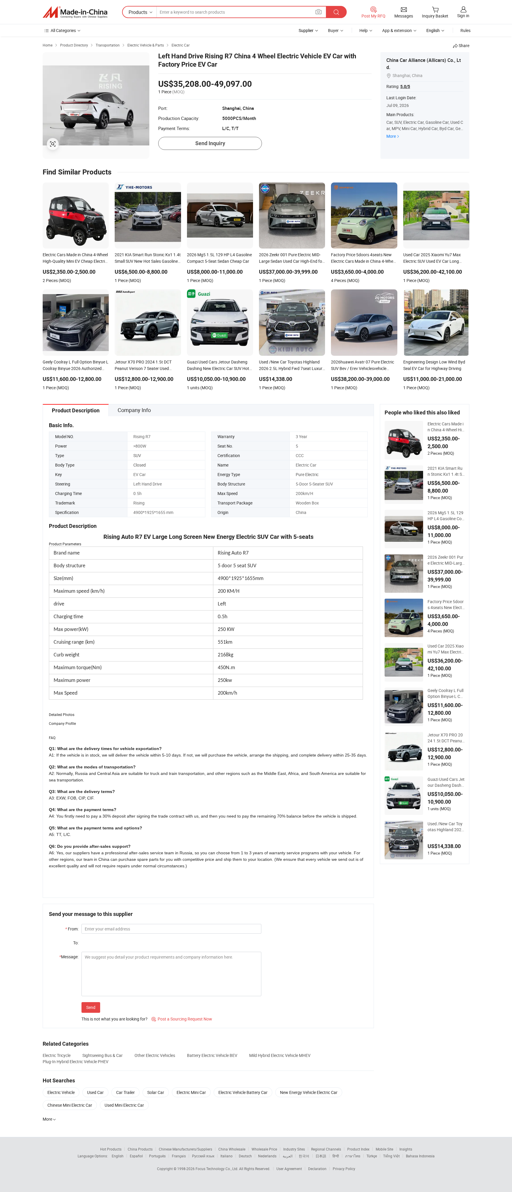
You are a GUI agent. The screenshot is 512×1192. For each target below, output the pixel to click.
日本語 (321, 1155)
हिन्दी (335, 1155)
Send (90, 1007)
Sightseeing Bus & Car (102, 1055)
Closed (139, 465)
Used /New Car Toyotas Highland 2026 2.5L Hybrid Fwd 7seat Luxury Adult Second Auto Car (446, 827)
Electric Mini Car (191, 1092)
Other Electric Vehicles (155, 1055)
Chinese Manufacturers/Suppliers (185, 1149)
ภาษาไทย (352, 1155)
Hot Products (110, 1149)
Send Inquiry (210, 143)
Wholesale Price (264, 1149)
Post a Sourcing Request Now (181, 1019)
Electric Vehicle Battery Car (243, 1092)
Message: (69, 956)
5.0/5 (405, 86)
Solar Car (155, 1092)
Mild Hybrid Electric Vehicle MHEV (280, 1055)
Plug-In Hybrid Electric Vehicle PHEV (75, 1061)
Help (363, 30)
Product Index (358, 1149)
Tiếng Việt (391, 1155)
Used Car (95, 1092)
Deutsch (245, 1155)
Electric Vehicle (61, 1092)
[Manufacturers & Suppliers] (75, 12)
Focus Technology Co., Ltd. (217, 1168)
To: (76, 943)
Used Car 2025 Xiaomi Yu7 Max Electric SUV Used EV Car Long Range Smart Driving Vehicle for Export (446, 649)
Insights (405, 1149)
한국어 (304, 1155)
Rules (465, 30)
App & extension (397, 30)
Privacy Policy (344, 1168)
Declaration (317, 1168)
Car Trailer (125, 1092)
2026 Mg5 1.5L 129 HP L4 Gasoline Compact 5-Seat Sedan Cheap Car (446, 516)
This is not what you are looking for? (114, 1019)
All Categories (63, 30)
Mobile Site (384, 1149)
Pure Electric (307, 474)
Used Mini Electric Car (124, 1105)
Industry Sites (294, 1149)
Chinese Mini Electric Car (69, 1105)
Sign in (463, 15)
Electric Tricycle (57, 1055)
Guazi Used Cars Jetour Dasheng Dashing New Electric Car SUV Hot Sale (446, 782)
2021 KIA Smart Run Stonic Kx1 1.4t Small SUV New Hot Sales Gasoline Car (446, 471)
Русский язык (203, 1155)
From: (72, 929)
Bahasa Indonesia (420, 1155)
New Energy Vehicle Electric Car (308, 1092)
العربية (287, 1155)
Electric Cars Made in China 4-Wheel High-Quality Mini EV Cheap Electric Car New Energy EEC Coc (446, 427)
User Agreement (289, 1168)
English (118, 1155)
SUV (137, 455)
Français (179, 1155)
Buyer (333, 30)
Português (157, 1155)
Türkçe (372, 1155)
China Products (140, 1149)
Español (136, 1155)
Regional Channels (326, 1149)
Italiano (226, 1155)
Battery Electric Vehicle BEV (212, 1055)
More (391, 136)
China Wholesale (231, 1149)
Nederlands (267, 1155)
